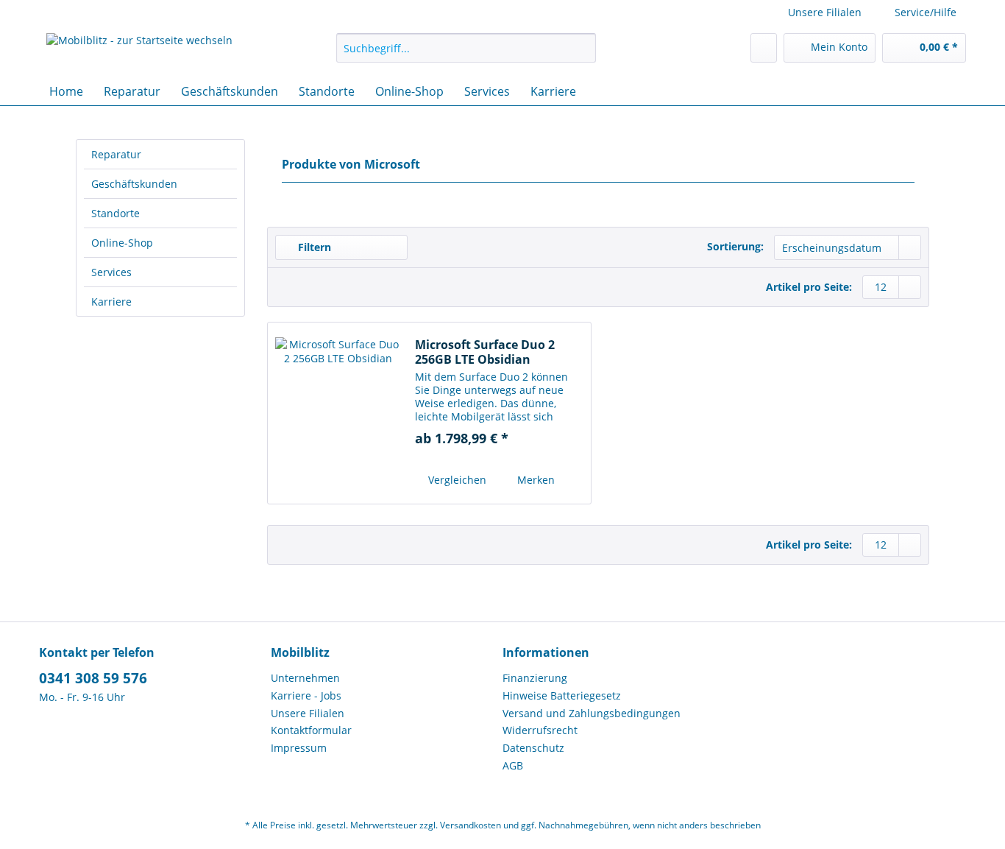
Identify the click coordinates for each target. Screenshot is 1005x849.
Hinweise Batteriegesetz (561, 695)
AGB (512, 765)
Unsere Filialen (825, 12)
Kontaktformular (311, 730)
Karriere (111, 302)
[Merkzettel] (763, 48)
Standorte (115, 213)
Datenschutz (533, 748)
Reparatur (116, 154)
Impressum (299, 748)
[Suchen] (582, 48)
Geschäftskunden (134, 184)
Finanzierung (534, 678)
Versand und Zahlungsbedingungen (591, 713)
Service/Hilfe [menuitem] (925, 12)
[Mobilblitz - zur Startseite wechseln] (139, 51)
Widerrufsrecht (540, 730)
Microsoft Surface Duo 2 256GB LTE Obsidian (485, 352)
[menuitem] (466, 55)
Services (111, 272)
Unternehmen (305, 678)
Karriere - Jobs (306, 695)
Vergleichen (455, 480)
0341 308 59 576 (93, 678)
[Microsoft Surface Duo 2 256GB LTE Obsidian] (337, 413)
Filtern (313, 247)
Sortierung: (735, 246)
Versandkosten (470, 825)
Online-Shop (122, 243)
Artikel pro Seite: (809, 287)
